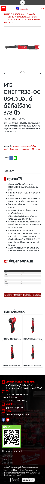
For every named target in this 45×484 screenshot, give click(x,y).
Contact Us (7, 456)
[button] (42, 8)
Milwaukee (25, 148)
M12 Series (35, 148)
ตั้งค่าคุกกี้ (15, 480)
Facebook (7, 459)
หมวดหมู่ (16, 146)
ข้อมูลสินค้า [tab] (9, 170)
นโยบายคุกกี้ (17, 475)
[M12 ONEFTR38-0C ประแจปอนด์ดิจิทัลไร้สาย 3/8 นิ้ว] (22, 47)
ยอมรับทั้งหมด (28, 480)
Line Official (7, 462)
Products (14, 148)
